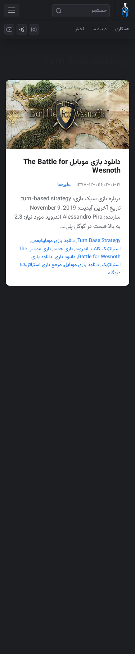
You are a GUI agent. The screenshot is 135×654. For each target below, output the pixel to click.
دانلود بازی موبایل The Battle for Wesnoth (72, 166)
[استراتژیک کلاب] (125, 10)
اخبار (79, 29)
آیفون (36, 241)
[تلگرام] (22, 29)
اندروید (81, 249)
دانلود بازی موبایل (58, 241)
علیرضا (64, 185)
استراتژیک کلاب (106, 249)
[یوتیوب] (9, 29)
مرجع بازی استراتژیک (41, 265)
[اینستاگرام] (34, 29)
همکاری (122, 29)
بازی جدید (63, 249)
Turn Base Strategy (99, 241)
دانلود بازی (65, 257)
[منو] (11, 10)
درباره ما (100, 29)
